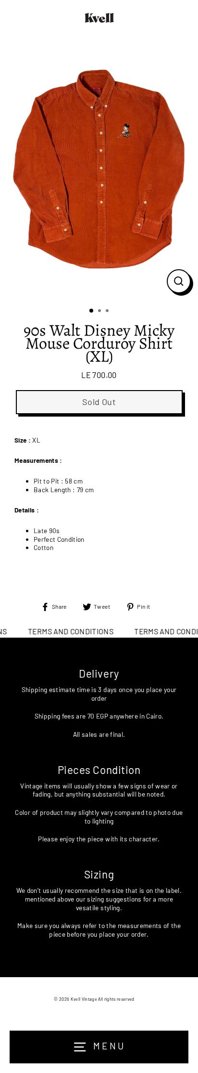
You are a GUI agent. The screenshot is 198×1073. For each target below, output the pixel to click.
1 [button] (91, 311)
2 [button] (100, 311)
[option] (99, 168)
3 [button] (108, 311)
